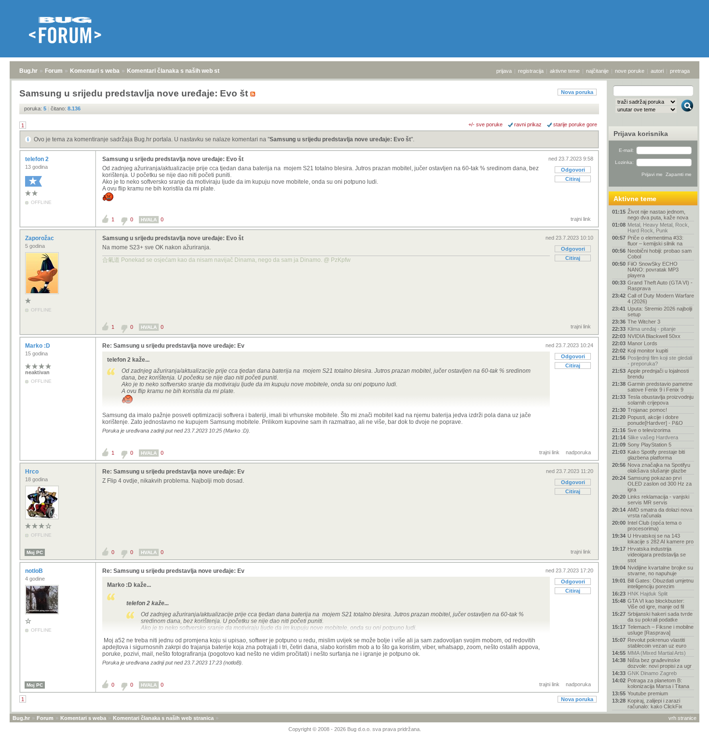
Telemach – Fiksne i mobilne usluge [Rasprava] (660, 630)
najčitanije (597, 71)
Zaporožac (40, 238)
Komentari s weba (95, 71)
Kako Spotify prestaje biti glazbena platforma (656, 455)
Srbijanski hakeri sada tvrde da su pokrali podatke (660, 617)
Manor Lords (642, 343)
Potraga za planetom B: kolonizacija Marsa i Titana (658, 683)
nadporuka (578, 452)
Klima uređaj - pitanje (651, 329)
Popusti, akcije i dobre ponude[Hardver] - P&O (655, 420)
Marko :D (38, 345)
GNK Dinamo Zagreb (652, 673)
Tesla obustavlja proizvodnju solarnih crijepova (660, 400)
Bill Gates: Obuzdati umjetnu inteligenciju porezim (660, 583)
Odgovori (573, 170)
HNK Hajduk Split (647, 593)
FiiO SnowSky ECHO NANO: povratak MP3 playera (653, 269)
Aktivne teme (635, 199)
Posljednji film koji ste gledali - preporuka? (659, 360)
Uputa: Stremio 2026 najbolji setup (659, 311)
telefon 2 (37, 159)
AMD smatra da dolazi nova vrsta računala (659, 512)
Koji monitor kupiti (647, 350)
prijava (504, 71)
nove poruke (629, 71)
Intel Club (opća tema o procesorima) (654, 525)
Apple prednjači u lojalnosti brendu (658, 374)
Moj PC (35, 552)
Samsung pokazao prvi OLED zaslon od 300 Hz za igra (659, 483)
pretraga (680, 71)
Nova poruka (577, 92)
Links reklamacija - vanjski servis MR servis (658, 499)
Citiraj (572, 179)
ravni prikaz (528, 124)
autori (657, 71)
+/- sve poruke (485, 124)
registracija (531, 71)
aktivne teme (565, 71)
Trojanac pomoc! (647, 410)
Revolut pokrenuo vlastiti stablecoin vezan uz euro (656, 643)
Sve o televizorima (648, 430)
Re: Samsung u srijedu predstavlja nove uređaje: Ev (173, 345)
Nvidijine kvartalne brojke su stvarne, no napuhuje (660, 570)
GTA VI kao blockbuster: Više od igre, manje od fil (655, 604)
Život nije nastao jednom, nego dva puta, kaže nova (657, 214)
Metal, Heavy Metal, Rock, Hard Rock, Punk (658, 227)
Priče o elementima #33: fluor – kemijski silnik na (655, 240)
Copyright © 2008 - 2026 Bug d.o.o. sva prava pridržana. (354, 729)
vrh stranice (682, 718)
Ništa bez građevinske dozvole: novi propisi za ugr (659, 663)
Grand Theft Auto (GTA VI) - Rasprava (660, 285)
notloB (34, 571)
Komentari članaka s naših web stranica (182, 71)
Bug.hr (28, 71)
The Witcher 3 (643, 322)
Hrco (32, 471)
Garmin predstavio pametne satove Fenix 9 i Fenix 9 (660, 387)
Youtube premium (647, 693)
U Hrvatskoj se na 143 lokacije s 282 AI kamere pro (660, 538)
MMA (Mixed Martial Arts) (656, 653)
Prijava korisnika (641, 133)
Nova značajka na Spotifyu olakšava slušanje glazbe (658, 468)
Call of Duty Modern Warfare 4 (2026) (660, 298)
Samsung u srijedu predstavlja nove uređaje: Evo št (340, 139)
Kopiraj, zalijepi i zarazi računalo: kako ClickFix (654, 703)
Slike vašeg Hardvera (652, 437)
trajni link (581, 219)
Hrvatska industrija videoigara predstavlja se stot (656, 554)
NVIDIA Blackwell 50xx (654, 336)
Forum (54, 71)
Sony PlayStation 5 (649, 444)
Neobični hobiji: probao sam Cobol (659, 253)
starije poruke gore (575, 124)
